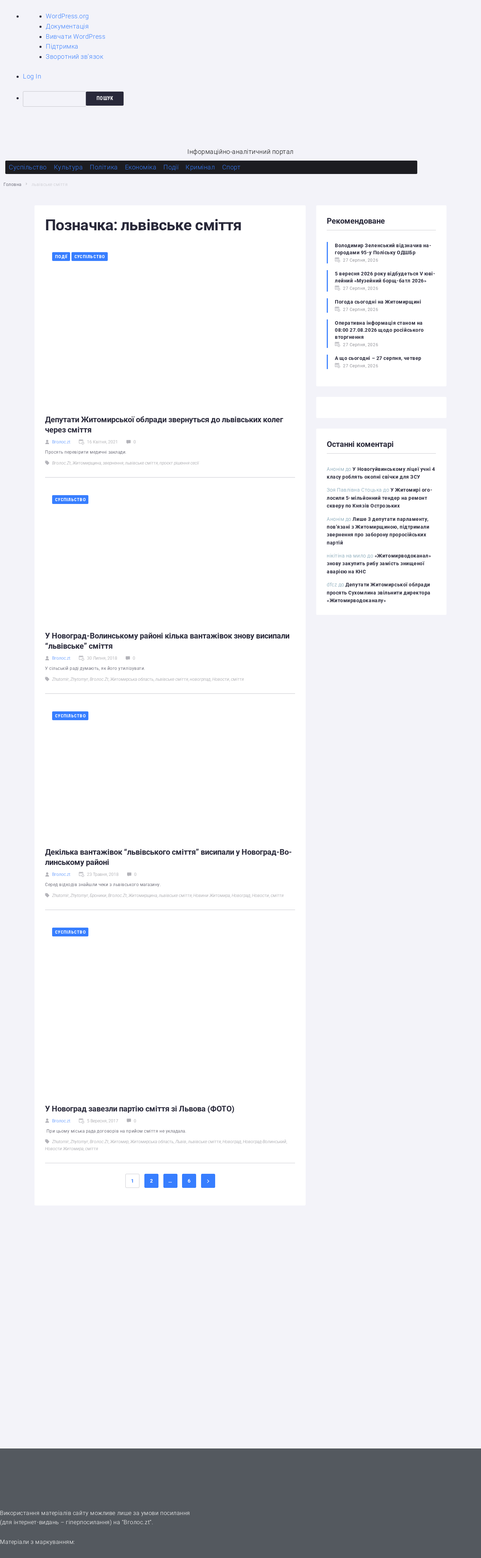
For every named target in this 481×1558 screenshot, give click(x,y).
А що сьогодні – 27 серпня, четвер (378, 358)
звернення (113, 463)
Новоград (241, 895)
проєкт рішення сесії (179, 463)
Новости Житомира (64, 1148)
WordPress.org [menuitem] (67, 16)
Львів (180, 1141)
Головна (12, 184)
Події (61, 256)
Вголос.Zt (61, 463)
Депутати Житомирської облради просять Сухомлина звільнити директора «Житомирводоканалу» (379, 592)
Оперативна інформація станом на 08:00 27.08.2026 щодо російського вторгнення (379, 330)
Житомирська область (132, 679)
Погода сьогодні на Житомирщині (378, 302)
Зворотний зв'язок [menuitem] (74, 56)
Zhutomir (60, 679)
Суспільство (89, 256)
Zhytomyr (79, 679)
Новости (220, 679)
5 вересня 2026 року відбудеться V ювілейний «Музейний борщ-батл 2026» (385, 277)
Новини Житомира (211, 895)
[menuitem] (252, 99)
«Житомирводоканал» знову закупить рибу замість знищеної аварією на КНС (379, 563)
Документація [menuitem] (67, 26)
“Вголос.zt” (137, 1522)
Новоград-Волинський (264, 1141)
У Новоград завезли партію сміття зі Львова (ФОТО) (140, 1108)
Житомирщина (87, 463)
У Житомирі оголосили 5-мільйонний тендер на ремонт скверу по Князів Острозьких (379, 498)
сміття (237, 679)
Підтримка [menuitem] (62, 46)
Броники (98, 895)
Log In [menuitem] (32, 76)
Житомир (119, 1141)
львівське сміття (141, 463)
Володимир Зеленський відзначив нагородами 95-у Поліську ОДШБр (383, 249)
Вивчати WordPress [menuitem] (75, 36)
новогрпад (200, 679)
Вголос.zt (61, 442)
